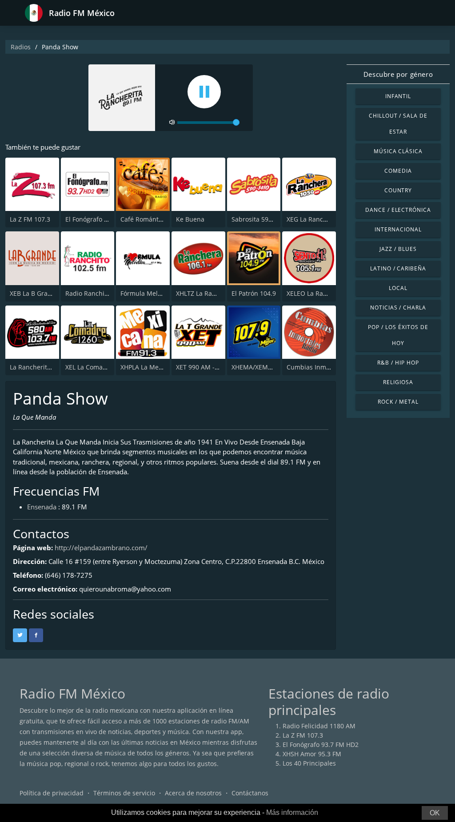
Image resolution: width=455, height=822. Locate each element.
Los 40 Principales (309, 763)
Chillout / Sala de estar (398, 123)
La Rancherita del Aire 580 (49, 367)
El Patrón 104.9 (253, 293)
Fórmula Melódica (147, 293)
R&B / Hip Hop (398, 362)
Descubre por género (398, 74)
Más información (292, 812)
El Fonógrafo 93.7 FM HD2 (103, 219)
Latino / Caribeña (398, 268)
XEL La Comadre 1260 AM (102, 367)
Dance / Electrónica (398, 210)
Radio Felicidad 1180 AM (319, 726)
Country (398, 190)
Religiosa (398, 382)
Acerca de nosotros (193, 793)
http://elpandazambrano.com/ (101, 547)
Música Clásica (398, 151)
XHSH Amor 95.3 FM (312, 754)
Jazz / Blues (398, 249)
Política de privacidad (52, 793)
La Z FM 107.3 (30, 219)
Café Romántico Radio (153, 219)
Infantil (398, 96)
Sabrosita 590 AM (257, 219)
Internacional (398, 229)
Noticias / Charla (398, 307)
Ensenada (41, 506)
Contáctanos (249, 793)
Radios (21, 47)
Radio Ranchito (87, 293)
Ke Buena (190, 219)
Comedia (398, 171)
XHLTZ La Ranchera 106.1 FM (218, 293)
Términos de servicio (124, 793)
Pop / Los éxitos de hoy (398, 335)
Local (398, 288)
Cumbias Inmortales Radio (326, 367)
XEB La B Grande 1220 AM (48, 293)
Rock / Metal (398, 401)
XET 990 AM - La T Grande (214, 367)
